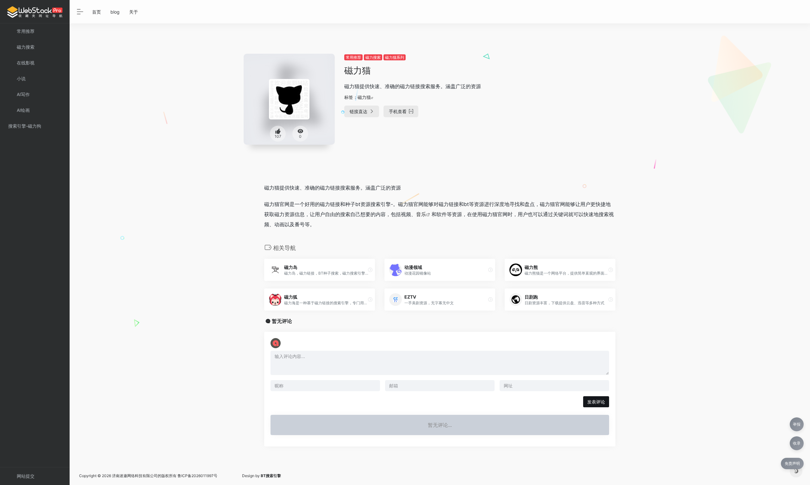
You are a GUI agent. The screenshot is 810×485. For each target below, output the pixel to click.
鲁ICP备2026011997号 (197, 475)
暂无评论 (282, 321)
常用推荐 (353, 57)
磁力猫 (364, 97)
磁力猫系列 (394, 57)
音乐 (421, 214)
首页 (96, 12)
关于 (133, 12)
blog (115, 12)
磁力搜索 (373, 57)
